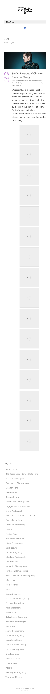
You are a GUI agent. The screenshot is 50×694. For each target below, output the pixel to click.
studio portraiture (17, 85)
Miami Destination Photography (20, 575)
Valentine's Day (12, 658)
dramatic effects (16, 83)
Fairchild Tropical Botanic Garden (20, 515)
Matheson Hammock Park (17, 570)
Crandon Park (11, 487)
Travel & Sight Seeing (15, 644)
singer (31, 83)
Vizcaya (8, 667)
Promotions (10, 612)
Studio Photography (14, 635)
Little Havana (11, 561)
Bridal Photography (14, 478)
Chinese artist (23, 80)
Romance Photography (15, 621)
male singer (25, 83)
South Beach (11, 626)
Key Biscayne (11, 547)
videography (11, 663)
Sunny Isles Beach (13, 640)
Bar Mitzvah (11, 469)
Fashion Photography (15, 524)
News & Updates (13, 594)
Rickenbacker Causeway (16, 617)
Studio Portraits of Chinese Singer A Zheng (27, 75)
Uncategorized (12, 653)
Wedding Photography (15, 672)
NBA (7, 589)
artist (17, 80)
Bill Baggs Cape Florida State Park (21, 473)
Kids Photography (13, 552)
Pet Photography (13, 607)
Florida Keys (11, 533)
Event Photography (14, 510)
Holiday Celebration (14, 538)
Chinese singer (32, 80)
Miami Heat (10, 580)
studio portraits (37, 83)
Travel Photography (14, 649)
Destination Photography (17, 501)
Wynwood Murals (13, 677)
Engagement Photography (17, 506)
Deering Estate (12, 497)
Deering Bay (11, 492)
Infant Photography (14, 543)
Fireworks (9, 529)
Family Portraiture (13, 520)
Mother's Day (11, 584)
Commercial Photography (17, 483)
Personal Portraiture (14, 603)
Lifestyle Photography (15, 557)
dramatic (39, 80)
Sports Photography (14, 630)
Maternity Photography (16, 566)
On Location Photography (17, 598)
